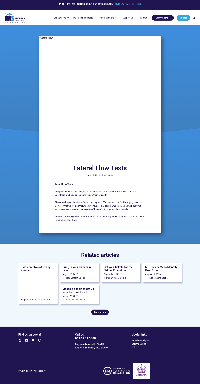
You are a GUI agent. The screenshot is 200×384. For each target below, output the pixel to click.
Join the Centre (139, 344)
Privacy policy (25, 371)
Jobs (134, 347)
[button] (67, 17)
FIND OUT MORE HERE (127, 3)
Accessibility (40, 371)
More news (100, 312)
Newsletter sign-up (141, 340)
